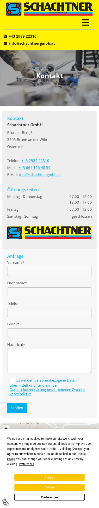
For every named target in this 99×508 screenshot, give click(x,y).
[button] (49, 22)
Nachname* (17, 283)
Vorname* (15, 262)
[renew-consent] (5, 502)
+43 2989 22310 (23, 36)
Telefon (13, 303)
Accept (49, 477)
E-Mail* (13, 324)
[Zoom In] (6, 428)
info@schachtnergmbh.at (32, 43)
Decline (49, 487)
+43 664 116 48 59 (34, 167)
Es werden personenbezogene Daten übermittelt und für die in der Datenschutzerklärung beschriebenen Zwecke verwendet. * (47, 387)
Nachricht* (16, 344)
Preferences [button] (26, 464)
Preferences (49, 497)
